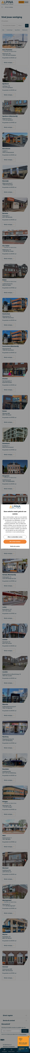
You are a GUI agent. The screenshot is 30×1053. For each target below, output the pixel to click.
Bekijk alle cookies (15, 546)
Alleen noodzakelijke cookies (15, 537)
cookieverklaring (20, 532)
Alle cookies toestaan (15, 541)
